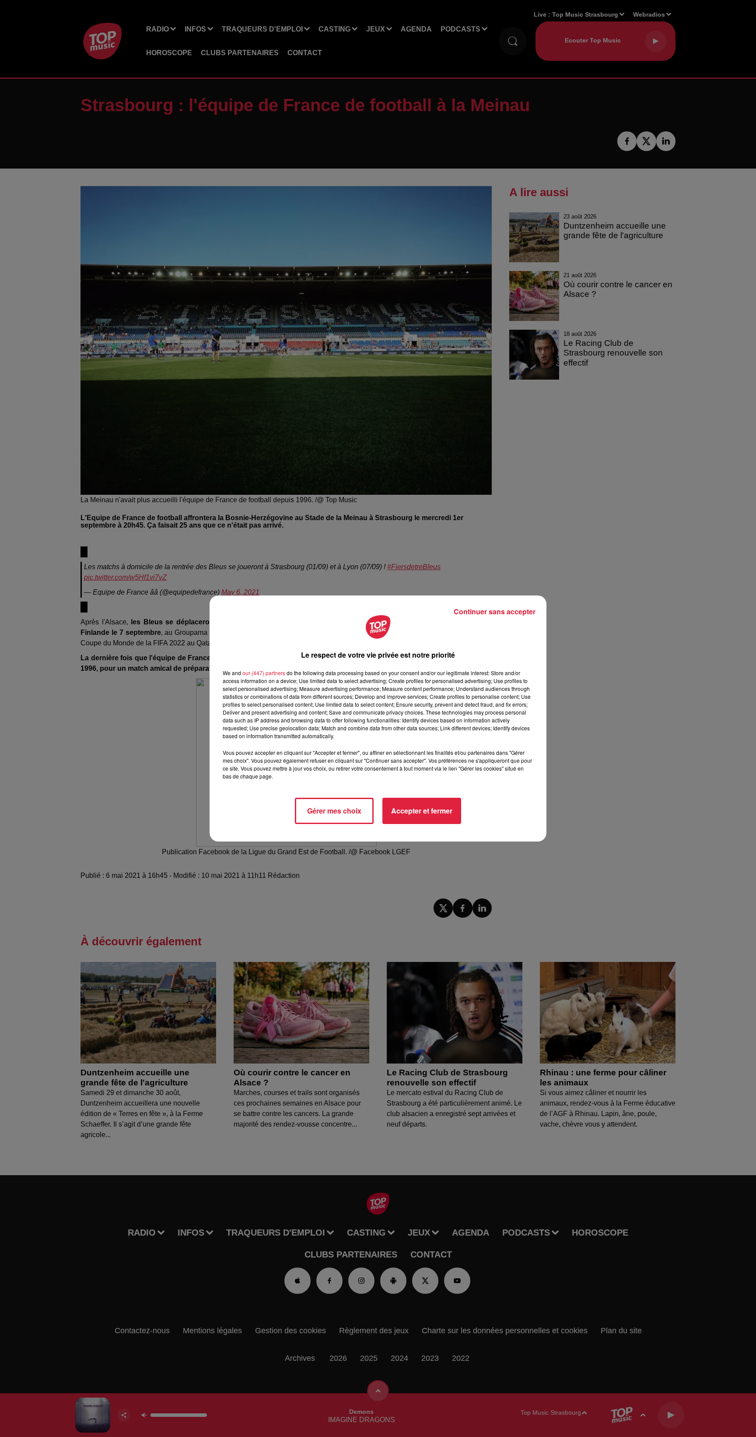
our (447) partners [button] (263, 672)
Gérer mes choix (334, 811)
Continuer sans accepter (495, 611)
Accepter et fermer (421, 811)
